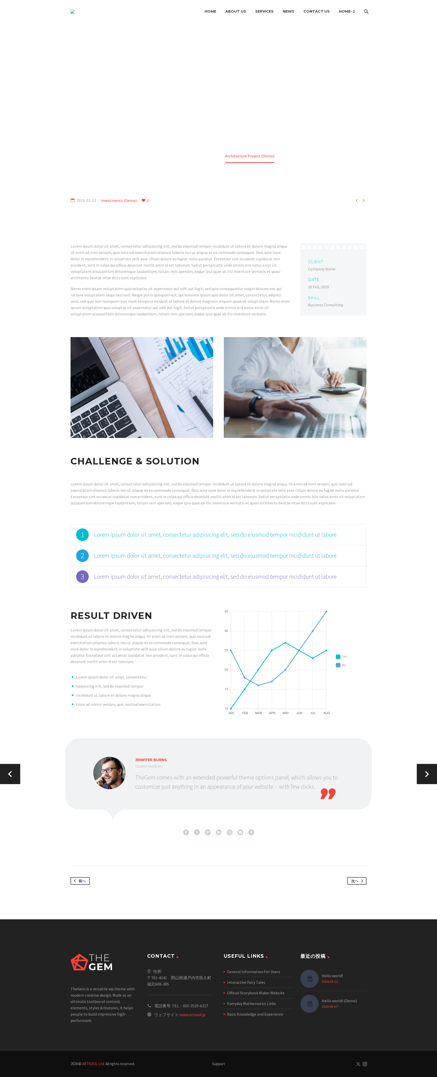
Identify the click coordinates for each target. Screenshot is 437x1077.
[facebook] (186, 832)
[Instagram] (365, 1064)
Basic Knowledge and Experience (255, 1014)
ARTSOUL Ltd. (93, 1063)
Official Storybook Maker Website (256, 992)
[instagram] (229, 832)
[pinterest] (251, 832)
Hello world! (332, 975)
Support (218, 1064)
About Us (235, 11)
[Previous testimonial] (10, 774)
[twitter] (197, 832)
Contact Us (316, 11)
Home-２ (347, 11)
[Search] (366, 11)
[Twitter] (358, 1064)
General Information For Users (253, 971)
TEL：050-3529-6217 (190, 1005)
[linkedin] (219, 832)
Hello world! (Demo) (339, 1000)
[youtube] (240, 832)
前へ (82, 881)
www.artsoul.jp (193, 1014)
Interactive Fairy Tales (246, 982)
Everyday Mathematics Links (251, 1003)
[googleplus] (208, 832)
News (288, 11)
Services (264, 11)
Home (210, 11)
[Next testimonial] (427, 774)
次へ (354, 881)
